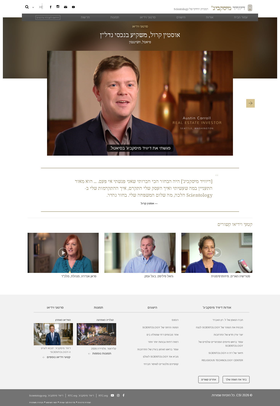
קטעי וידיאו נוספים (58, 357)
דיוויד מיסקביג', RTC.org (81, 395)
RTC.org (103, 395)
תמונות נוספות (101, 353)
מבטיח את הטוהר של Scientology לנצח (219, 327)
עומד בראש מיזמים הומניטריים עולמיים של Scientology (220, 343)
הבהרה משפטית (36, 402)
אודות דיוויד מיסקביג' (217, 307)
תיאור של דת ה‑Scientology (226, 353)
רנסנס (175, 320)
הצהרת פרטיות (84, 402)
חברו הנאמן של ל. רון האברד (227, 320)
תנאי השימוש (51, 402)
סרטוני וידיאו (140, 26)
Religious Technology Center (222, 360)
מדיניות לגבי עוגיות (67, 402)
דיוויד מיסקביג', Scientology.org (46, 395)
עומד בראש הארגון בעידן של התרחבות (157, 349)
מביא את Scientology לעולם (160, 356)
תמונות (98, 307)
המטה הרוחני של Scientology (160, 327)
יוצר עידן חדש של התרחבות (228, 334)
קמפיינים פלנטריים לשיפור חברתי (161, 364)
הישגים (152, 307)
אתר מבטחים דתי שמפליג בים (162, 334)
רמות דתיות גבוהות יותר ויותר (163, 341)
